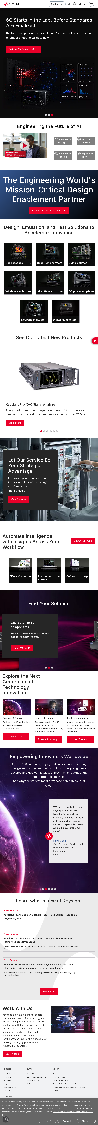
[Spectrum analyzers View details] (50, 242)
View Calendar (80, 739)
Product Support (33, 1074)
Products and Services (12, 1074)
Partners (7, 1090)
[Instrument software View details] (49, 557)
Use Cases (8, 1077)
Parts (29, 1084)
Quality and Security (60, 1080)
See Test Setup (22, 648)
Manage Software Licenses (37, 1077)
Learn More (15, 422)
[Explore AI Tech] (86, 150)
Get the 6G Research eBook (24, 49)
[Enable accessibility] (6, 1119)
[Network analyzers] (34, 299)
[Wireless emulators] (18, 271)
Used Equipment (10, 1087)
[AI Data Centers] (86, 136)
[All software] (50, 271)
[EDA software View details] (20, 557)
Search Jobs (12, 1054)
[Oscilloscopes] (18, 242)
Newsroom (57, 1074)
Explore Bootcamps (48, 739)
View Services (18, 499)
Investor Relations (59, 1077)
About (56, 1069)
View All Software (83, 540)
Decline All (67, 1121)
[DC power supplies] (81, 271)
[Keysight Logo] (14, 4)
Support (31, 1069)
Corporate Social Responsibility (65, 1084)
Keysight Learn (9, 1084)
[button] (69, 4)
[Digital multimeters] (66, 299)
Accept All (47, 1121)
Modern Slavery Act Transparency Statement (69, 1087)
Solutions (7, 1080)
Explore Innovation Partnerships (49, 210)
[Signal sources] (81, 242)
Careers (56, 1090)
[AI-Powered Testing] (63, 150)
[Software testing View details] (77, 557)
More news (49, 991)
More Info (86, 1121)
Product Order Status (34, 1080)
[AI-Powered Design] (63, 136)
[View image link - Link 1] (49, 375)
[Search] (84, 4)
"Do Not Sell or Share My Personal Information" (73, 1112)
